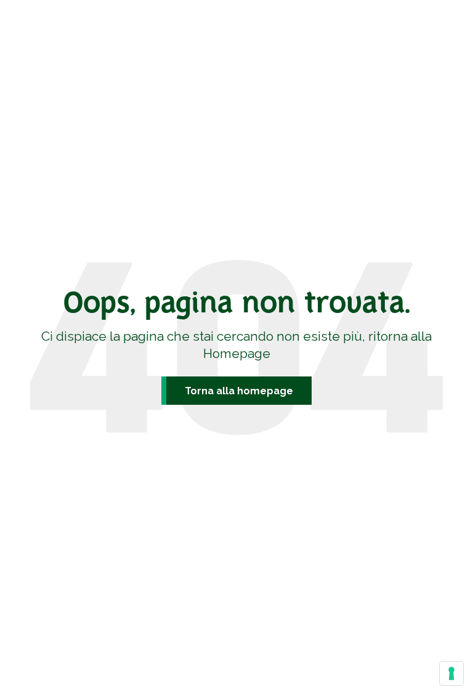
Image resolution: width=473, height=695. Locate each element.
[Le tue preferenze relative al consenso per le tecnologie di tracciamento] (451, 673)
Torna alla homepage (239, 391)
